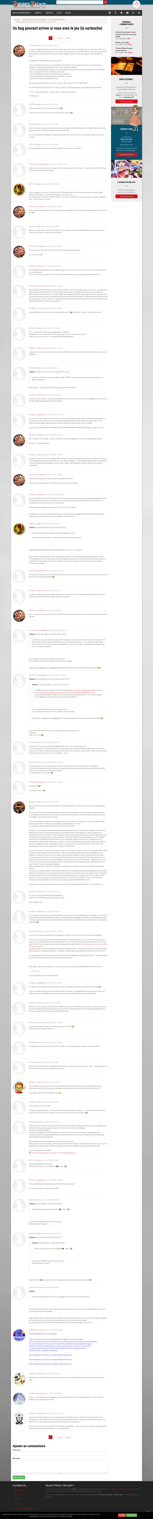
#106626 (32, 1413)
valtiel (39, 802)
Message (17, 1458)
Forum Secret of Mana (57, 20)
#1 (30, 46)
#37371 (31, 124)
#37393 (31, 610)
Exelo (39, 124)
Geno (39, 742)
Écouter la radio (126, 196)
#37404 (31, 1003)
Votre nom (16, 1450)
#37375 (31, 206)
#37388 (31, 475)
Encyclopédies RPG (21, 13)
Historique (18, 1495)
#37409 (31, 1102)
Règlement (18, 1499)
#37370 (31, 104)
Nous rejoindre (19, 1490)
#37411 (31, 1160)
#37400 (31, 892)
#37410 (31, 1122)
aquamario (40, 415)
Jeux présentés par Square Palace (34, 20)
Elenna (39, 328)
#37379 (31, 286)
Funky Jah (40, 286)
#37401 (31, 911)
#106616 (32, 1330)
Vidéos (38, 13)
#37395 (31, 675)
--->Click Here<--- (34, 971)
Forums (17, 20)
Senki (40, 1374)
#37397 (31, 762)
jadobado (41, 1413)
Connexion (136, 3)
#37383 (31, 368)
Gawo (39, 591)
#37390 (31, 524)
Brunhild (41, 1393)
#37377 (31, 246)
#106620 (32, 1374)
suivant (60, 38)
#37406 (31, 1042)
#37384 (31, 395)
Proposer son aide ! (126, 154)
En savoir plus (131, 1515)
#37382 (31, 348)
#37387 (31, 455)
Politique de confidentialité (23, 1508)
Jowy (39, 1082)
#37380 (31, 308)
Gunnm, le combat (122, 42)
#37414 (31, 1233)
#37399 (31, 802)
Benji (38, 104)
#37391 (31, 571)
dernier (67, 38)
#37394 (31, 630)
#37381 (31, 328)
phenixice (41, 1330)
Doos (39, 1062)
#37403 (31, 983)
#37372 (31, 144)
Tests (59, 13)
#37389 (31, 494)
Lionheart (37, 46)
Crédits (16, 1504)
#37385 (31, 415)
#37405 (31, 1023)
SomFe (39, 266)
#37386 (31, 435)
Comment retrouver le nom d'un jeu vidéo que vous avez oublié (126, 34)
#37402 (31, 931)
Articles (49, 13)
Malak (39, 911)
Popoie (39, 1122)
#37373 (31, 164)
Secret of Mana (114, 1489)
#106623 (32, 1393)
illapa (39, 184)
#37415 (31, 1287)
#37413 (31, 1200)
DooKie (130, 52)
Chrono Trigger (127, 1489)
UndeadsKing (41, 675)
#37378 (31, 266)
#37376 (31, 226)
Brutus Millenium (42, 164)
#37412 (31, 1180)
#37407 (31, 1062)
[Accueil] (33, 4)
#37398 (31, 782)
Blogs (68, 13)
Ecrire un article (125, 101)
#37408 (31, 1082)
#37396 (31, 742)
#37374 (31, 184)
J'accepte (122, 1515)
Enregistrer (20, 1477)
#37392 (31, 591)
